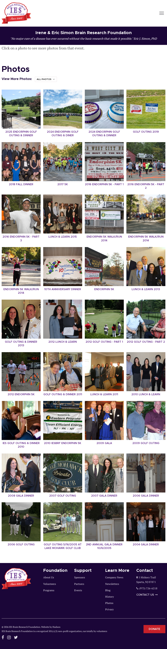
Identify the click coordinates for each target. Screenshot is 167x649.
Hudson (56, 626)
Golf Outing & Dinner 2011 (62, 394)
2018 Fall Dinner (21, 184)
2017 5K (62, 184)
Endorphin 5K (104, 289)
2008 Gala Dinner (21, 495)
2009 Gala (104, 443)
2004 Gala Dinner (146, 544)
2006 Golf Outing (21, 544)
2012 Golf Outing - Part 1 (104, 342)
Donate (154, 629)
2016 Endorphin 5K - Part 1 (104, 184)
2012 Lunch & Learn (62, 342)
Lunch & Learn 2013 (146, 289)
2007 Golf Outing (62, 495)
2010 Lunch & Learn (145, 394)
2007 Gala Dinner (104, 495)
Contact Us (145, 595)
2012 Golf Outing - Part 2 (146, 342)
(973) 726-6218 (148, 588)
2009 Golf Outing (145, 443)
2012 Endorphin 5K (21, 394)
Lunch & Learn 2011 (104, 394)
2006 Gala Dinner (146, 495)
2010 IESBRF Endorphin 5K (62, 443)
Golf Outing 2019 (146, 132)
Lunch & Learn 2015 (62, 236)
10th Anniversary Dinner (62, 289)
